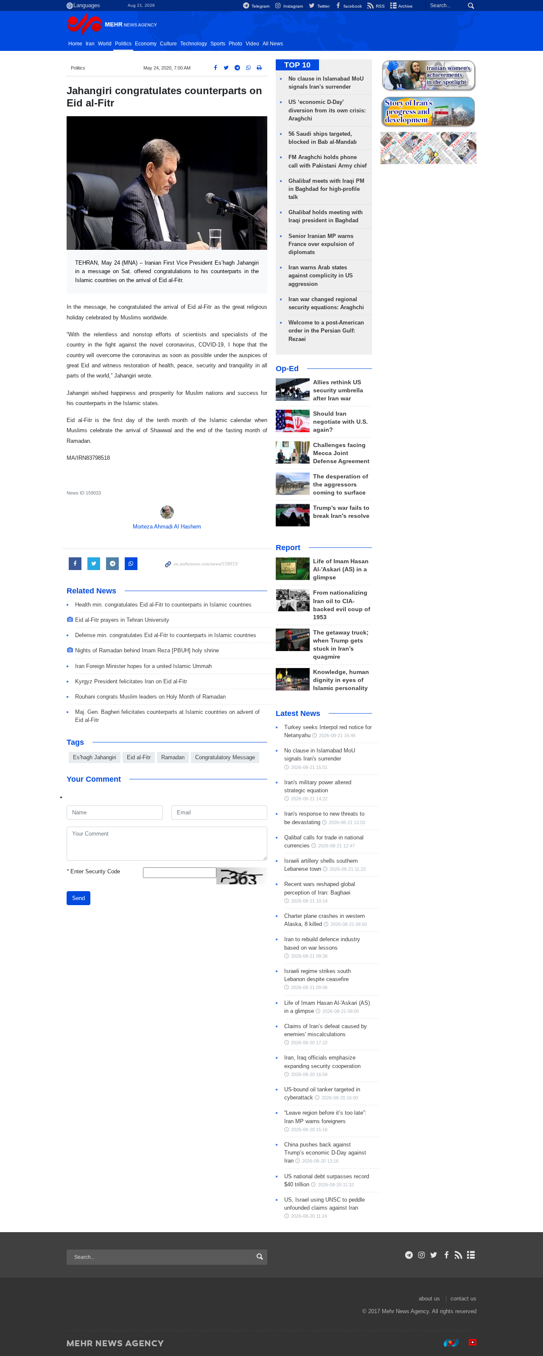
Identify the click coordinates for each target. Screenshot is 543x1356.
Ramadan (173, 757)
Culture (168, 44)
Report (288, 547)
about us (429, 1298)
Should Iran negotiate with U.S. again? (340, 422)
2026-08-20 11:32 (336, 1184)
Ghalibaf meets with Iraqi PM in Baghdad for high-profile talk (326, 189)
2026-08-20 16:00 (340, 1097)
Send (78, 898)
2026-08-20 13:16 (320, 1160)
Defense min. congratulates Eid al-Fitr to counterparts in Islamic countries (165, 635)
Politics (123, 44)
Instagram (292, 6)
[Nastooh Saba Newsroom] (447, 1343)
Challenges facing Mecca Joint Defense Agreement (341, 453)
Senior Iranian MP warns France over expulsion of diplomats (321, 244)
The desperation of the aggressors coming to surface (340, 484)
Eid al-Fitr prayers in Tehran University (122, 620)
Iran (90, 44)
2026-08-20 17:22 (309, 1042)
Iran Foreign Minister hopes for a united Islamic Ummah (143, 666)
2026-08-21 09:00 (340, 1011)
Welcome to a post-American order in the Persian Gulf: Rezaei (326, 330)
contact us (463, 1298)
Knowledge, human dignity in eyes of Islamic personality (341, 680)
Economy (146, 44)
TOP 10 (297, 65)
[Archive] (471, 1255)
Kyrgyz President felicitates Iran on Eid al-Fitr (131, 681)
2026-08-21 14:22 (309, 798)
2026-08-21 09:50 (348, 924)
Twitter (322, 6)
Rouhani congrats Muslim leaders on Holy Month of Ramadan (150, 696)
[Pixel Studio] (468, 1343)
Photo (235, 44)
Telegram (259, 6)
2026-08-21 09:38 (309, 956)
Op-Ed (287, 368)
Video (252, 44)
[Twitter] (433, 1255)
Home (75, 44)
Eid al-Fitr (139, 757)
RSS (380, 6)
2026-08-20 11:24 (309, 1216)
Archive (405, 6)
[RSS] (458, 1255)
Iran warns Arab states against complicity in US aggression (320, 275)
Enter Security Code (93, 871)
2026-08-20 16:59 (309, 1074)
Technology (193, 44)
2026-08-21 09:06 (309, 987)
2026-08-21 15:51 (309, 767)
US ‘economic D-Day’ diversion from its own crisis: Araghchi (327, 110)
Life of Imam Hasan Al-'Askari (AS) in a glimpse (341, 569)
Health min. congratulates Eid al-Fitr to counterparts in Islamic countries (163, 604)
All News (273, 44)
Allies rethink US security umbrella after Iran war (338, 390)
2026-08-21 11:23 (348, 869)
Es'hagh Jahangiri (94, 757)
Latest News (298, 713)
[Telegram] (409, 1255)
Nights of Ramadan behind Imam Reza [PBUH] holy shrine (147, 650)
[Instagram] (421, 1255)
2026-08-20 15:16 (309, 1129)
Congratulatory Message (225, 757)
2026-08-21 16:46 (337, 735)
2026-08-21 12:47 (336, 845)
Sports (217, 44)
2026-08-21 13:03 (347, 822)
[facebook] (446, 1255)
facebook (352, 6)
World (105, 44)
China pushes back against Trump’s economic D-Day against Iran (325, 1152)
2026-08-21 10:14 (309, 900)
